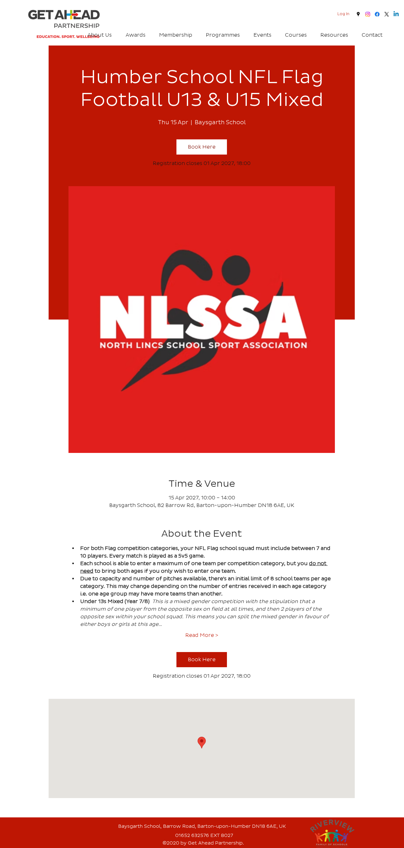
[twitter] (386, 14)
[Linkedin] (396, 14)
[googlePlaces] (358, 14)
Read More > (201, 635)
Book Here (202, 147)
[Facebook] (377, 14)
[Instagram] (368, 14)
